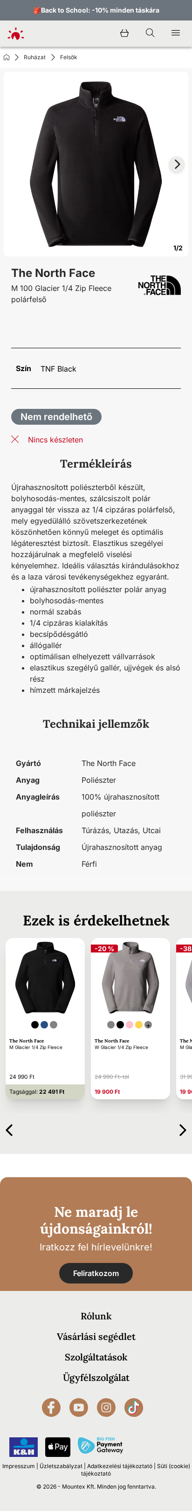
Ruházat (35, 57)
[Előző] (9, 1128)
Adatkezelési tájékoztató (119, 1466)
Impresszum (18, 1466)
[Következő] (183, 1128)
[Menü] (175, 33)
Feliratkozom (96, 1273)
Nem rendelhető (56, 416)
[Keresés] (150, 33)
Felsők (68, 57)
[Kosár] (124, 33)
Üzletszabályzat (61, 1466)
